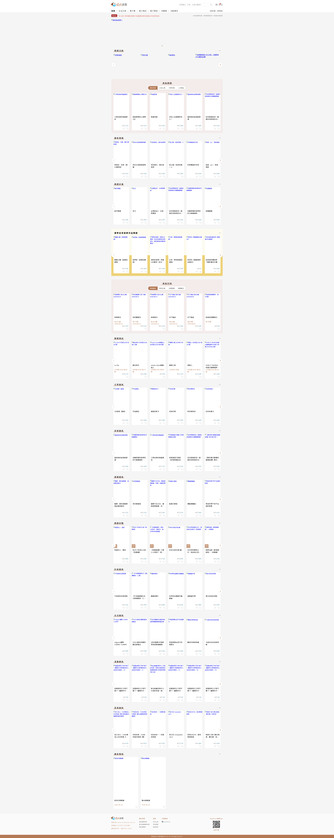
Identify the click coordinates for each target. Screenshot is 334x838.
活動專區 (174, 11)
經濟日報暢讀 (119, 800)
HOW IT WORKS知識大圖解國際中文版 (212, 367)
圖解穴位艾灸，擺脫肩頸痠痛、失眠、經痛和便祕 (157, 506)
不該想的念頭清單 (121, 596)
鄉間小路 (172, 365)
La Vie (116, 365)
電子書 (133, 11)
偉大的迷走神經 (211, 596)
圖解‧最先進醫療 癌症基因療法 (121, 505)
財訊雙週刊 (137, 317)
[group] (183, 33)
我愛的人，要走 (120, 550)
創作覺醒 (117, 211)
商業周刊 (117, 317)
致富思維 (154, 117)
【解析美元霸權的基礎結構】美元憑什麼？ (212, 459)
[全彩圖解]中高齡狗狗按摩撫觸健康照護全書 (157, 644)
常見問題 (155, 824)
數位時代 (136, 365)
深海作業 (172, 411)
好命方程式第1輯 (175, 550)
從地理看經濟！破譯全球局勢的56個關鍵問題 (212, 119)
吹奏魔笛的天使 (193, 165)
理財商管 (153, 88)
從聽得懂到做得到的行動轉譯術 (194, 212)
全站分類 (122, 11)
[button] (114, 65)
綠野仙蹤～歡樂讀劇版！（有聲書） (212, 551)
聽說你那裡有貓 (193, 642)
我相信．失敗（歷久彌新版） (121, 166)
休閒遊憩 (172, 288)
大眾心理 (162, 88)
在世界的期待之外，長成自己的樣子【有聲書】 (194, 552)
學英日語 (162, 288)
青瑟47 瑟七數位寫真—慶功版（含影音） (213, 736)
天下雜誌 (172, 317)
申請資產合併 (208, 16)
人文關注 (181, 88)
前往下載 (216, 830)
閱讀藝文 (181, 288)
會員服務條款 (143, 822)
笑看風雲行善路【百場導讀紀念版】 (175, 459)
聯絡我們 (155, 827)
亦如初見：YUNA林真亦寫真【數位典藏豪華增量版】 (139, 736)
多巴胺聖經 (137, 504)
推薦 (113, 11)
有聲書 (164, 11)
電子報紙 (154, 11)
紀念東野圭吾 (198, 16)
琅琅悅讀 (212, 11)
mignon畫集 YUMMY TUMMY (120, 643)
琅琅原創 (220, 11)
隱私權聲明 (142, 827)
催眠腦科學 (191, 596)
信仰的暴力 (210, 411)
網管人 (189, 365)
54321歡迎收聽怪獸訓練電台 (139, 643)
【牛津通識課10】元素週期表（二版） (139, 598)
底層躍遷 (209, 211)
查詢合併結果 (218, 16)
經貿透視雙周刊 (211, 317)
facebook (167, 822)
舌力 (134, 211)
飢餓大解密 (173, 504)
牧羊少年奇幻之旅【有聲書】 (139, 551)
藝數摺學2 (154, 596)
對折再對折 (191, 411)
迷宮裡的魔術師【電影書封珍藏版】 (211, 262)
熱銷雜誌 (153, 288)
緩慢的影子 (155, 411)
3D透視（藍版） (120, 411)
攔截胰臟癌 (191, 504)
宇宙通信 (136, 411)
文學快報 (172, 88)
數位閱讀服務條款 (144, 824)
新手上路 (155, 822)
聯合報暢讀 (146, 800)
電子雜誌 (143, 11)
